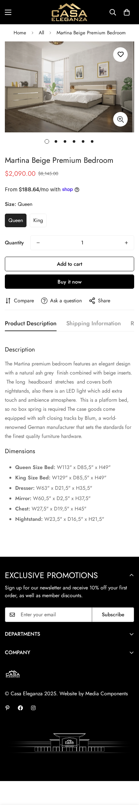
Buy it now (69, 281)
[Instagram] (33, 707)
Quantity (14, 242)
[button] (126, 12)
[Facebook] (20, 707)
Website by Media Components (93, 693)
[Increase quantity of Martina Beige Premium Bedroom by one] (126, 243)
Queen (15, 220)
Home (20, 32)
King (38, 220)
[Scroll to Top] (127, 770)
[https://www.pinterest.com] (7, 707)
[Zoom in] (120, 119)
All (41, 32)
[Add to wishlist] (120, 54)
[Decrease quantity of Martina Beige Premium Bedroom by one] (38, 243)
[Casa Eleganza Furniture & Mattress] (69, 12)
